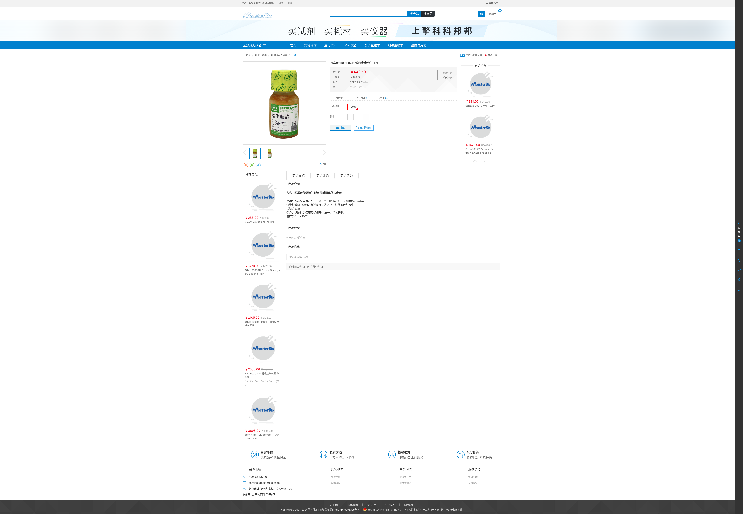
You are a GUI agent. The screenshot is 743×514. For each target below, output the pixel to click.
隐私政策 (353, 504)
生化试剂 (330, 45)
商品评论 (322, 176)
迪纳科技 (473, 483)
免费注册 (335, 477)
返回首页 (493, 3)
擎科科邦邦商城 (471, 55)
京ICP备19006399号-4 (347, 509)
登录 (281, 3)
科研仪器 (350, 45)
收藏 (323, 164)
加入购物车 (365, 127)
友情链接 (408, 504)
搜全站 (414, 13)
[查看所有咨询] (315, 266)
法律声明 (371, 504)
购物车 (492, 14)
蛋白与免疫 (418, 45)
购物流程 (335, 483)
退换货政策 (405, 477)
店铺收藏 (492, 55)
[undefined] (284, 103)
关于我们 (334, 504)
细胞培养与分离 (279, 55)
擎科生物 (473, 477)
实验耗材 (310, 45)
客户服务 (390, 504)
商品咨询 (346, 176)
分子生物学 (372, 45)
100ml (352, 106)
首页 (293, 45)
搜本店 (428, 13)
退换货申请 (405, 483)
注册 (290, 3)
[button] (485, 161)
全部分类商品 (252, 45)
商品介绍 (298, 176)
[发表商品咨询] (297, 266)
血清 (294, 55)
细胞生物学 (395, 45)
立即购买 (340, 127)
